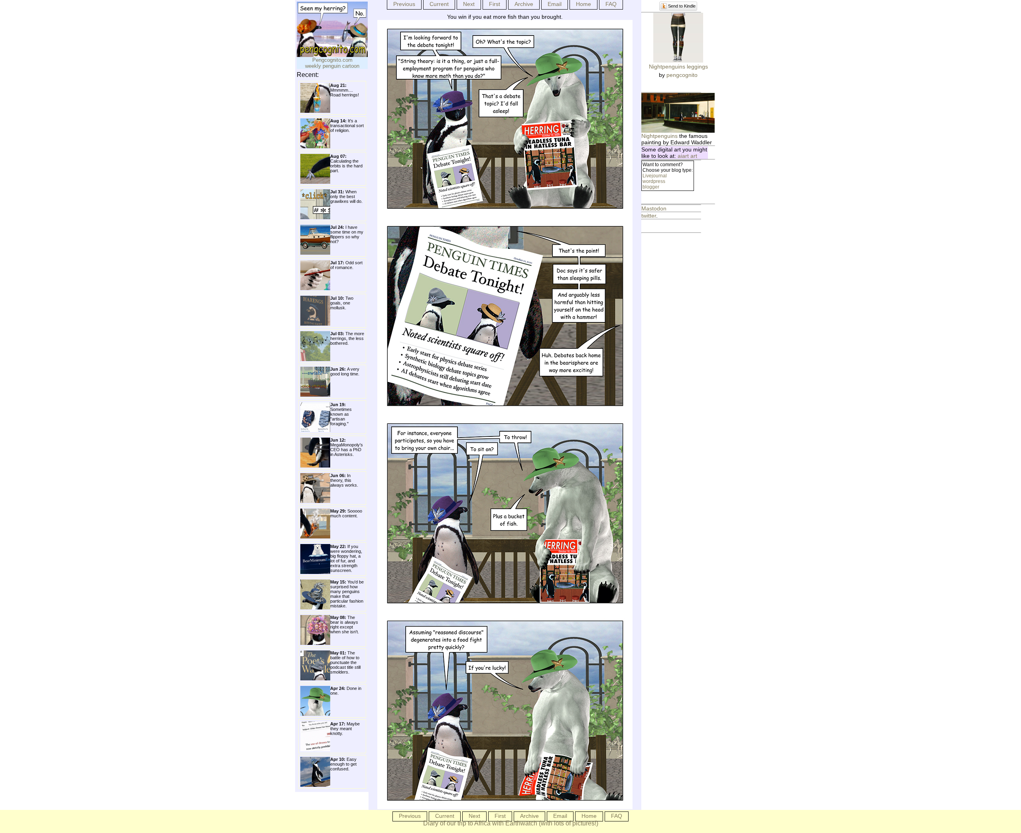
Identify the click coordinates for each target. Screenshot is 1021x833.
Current (439, 4)
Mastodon (653, 208)
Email (555, 4)
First (494, 4)
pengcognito (682, 75)
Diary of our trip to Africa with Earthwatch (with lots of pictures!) (510, 823)
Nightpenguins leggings (678, 66)
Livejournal (655, 176)
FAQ (611, 4)
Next (469, 4)
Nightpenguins (659, 136)
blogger (651, 187)
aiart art (687, 156)
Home (583, 4)
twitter (648, 215)
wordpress (654, 181)
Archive (523, 4)
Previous (404, 4)
